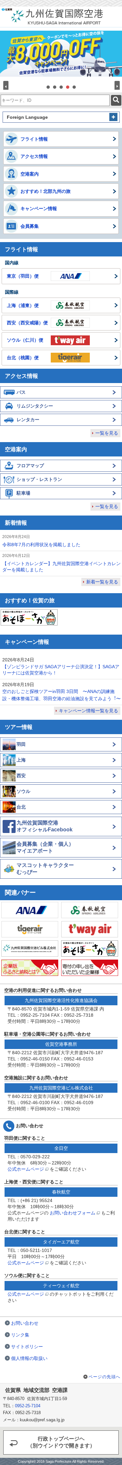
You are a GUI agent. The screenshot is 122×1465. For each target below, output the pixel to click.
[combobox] (55, 100)
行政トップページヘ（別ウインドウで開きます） (61, 1442)
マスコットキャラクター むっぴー (45, 868)
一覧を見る (106, 433)
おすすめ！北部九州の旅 (45, 191)
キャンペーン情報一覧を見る (88, 710)
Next (115, 86)
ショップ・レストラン (39, 479)
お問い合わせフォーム (73, 1212)
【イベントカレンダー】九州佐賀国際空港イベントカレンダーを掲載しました (61, 566)
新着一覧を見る (102, 581)
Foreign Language (27, 117)
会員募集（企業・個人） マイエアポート (45, 847)
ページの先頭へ (104, 1376)
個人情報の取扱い (29, 1358)
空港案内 (29, 174)
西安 (21, 775)
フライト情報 (34, 139)
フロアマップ (30, 465)
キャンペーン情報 (38, 208)
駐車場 (23, 493)
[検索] (116, 100)
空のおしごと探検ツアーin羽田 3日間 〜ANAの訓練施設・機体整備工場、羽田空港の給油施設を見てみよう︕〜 (61, 695)
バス (21, 392)
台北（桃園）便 (23, 357)
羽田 (21, 744)
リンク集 (20, 1334)
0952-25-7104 (27, 1405)
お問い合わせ (24, 1323)
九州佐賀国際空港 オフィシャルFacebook (45, 826)
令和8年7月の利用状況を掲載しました (41, 544)
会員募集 (29, 226)
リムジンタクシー (35, 406)
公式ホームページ (26, 1169)
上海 (21, 760)
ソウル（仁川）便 (25, 340)
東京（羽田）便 (23, 276)
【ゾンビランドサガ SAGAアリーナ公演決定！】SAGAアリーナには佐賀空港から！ (60, 669)
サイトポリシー (27, 1346)
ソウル (23, 791)
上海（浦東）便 (23, 305)
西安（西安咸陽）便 (27, 322)
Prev (7, 86)
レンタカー (28, 419)
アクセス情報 (34, 156)
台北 (21, 807)
